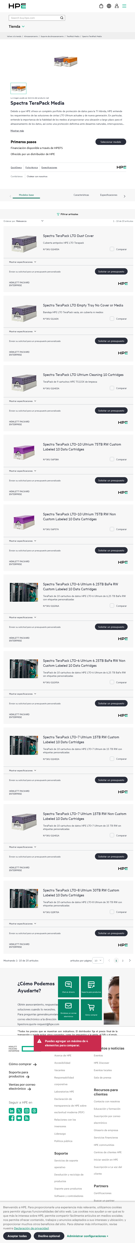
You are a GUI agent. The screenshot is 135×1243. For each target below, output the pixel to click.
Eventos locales (103, 1070)
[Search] (62, 18)
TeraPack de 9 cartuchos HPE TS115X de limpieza (70, 381)
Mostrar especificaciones (21, 261)
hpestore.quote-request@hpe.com (38, 1024)
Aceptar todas (17, 1236)
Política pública (63, 1141)
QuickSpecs (16, 167)
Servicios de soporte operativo (66, 1164)
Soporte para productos (91, 991)
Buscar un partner (104, 1200)
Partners (101, 1186)
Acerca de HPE (62, 1055)
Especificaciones (49, 167)
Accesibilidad (62, 1062)
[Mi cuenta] (117, 5)
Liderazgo (60, 1133)
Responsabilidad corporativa (64, 1081)
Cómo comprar (91, 1014)
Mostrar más (17, 130)
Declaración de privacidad (31, 1228)
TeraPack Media (73, 36)
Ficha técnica (31, 167)
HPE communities (104, 1145)
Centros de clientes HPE (108, 1152)
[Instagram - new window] (27, 1111)
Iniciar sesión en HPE (106, 1159)
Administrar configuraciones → (87, 1236)
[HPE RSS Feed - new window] (27, 1118)
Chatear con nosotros (37, 176)
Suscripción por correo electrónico (107, 1119)
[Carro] (101, 5)
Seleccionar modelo (111, 141)
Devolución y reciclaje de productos (68, 1178)
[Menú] (124, 5)
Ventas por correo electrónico (22, 1086)
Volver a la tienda (14, 36)
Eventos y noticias (109, 1048)
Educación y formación (107, 1108)
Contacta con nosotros (107, 1101)
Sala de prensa (102, 1077)
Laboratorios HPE (64, 1091)
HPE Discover (101, 1062)
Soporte (61, 1153)
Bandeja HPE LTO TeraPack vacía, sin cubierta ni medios (73, 312)
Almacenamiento (31, 36)
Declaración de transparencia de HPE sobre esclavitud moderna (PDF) (70, 1105)
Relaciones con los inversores (65, 1123)
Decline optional (49, 1236)
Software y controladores (68, 1196)
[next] (130, 960)
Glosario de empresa (106, 1130)
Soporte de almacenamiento (52, 36)
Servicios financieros (106, 1137)
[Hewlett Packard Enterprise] (17, 5)
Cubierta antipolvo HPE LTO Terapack (63, 242)
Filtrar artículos (69, 214)
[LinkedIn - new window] (11, 1111)
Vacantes (59, 1070)
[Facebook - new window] (11, 1118)
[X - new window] (19, 1111)
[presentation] (124, 196)
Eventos (98, 1055)
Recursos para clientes (106, 1092)
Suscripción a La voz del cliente (108, 1170)
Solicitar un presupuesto (111, 271)
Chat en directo (68, 991)
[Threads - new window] (34, 1111)
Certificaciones (102, 1193)
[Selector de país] (109, 5)
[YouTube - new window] (19, 1118)
